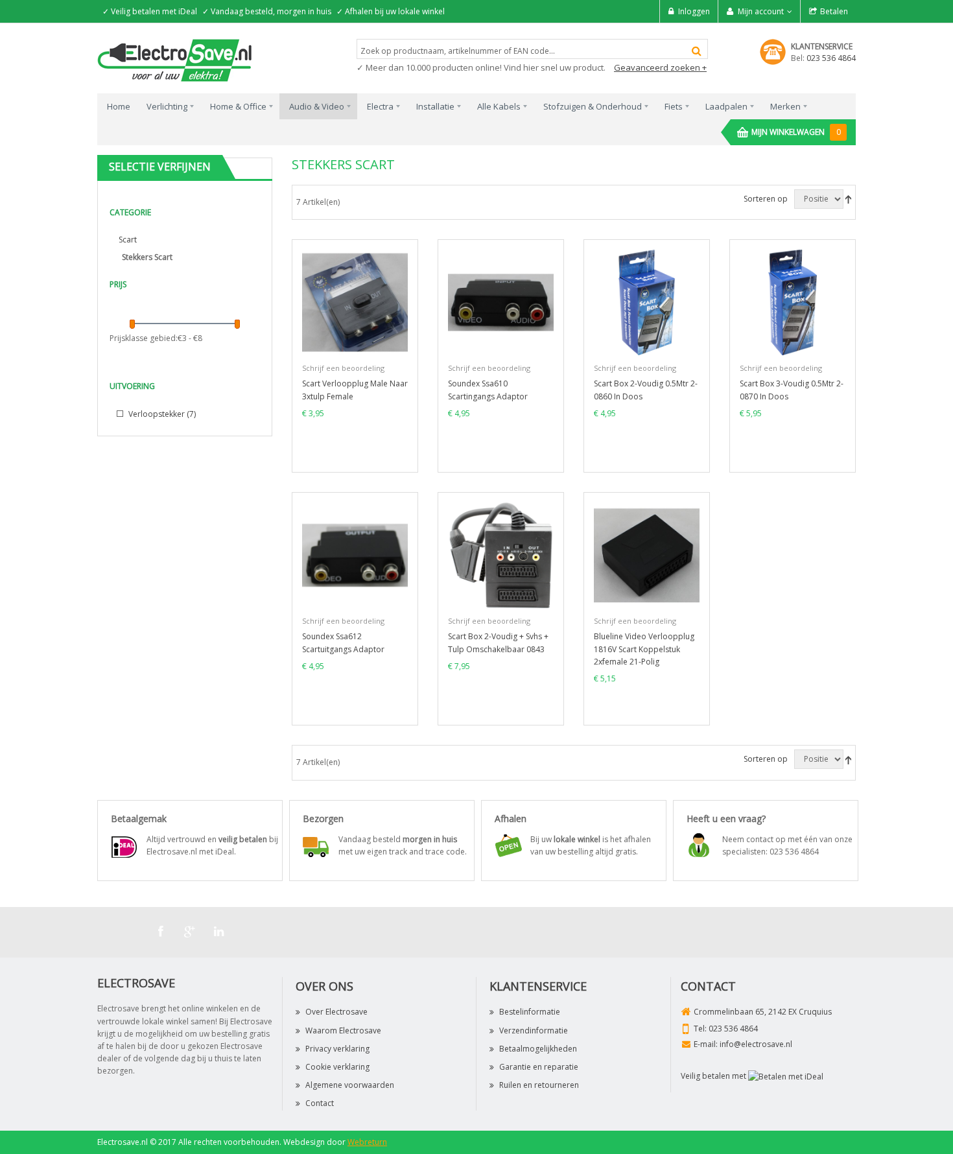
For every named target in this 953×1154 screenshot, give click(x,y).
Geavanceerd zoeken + (660, 67)
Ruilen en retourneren (539, 1084)
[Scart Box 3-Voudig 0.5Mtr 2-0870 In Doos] (792, 301)
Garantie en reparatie (538, 1066)
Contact (319, 1103)
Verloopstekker (161, 413)
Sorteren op (766, 198)
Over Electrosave (336, 1011)
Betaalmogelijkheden (538, 1048)
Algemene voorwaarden (349, 1084)
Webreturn (367, 1142)
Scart (128, 239)
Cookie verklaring (337, 1066)
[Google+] (190, 931)
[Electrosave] (175, 59)
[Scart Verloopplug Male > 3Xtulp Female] (355, 301)
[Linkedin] (219, 931)
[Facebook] (160, 931)
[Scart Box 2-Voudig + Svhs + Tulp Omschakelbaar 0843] (501, 554)
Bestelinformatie (529, 1011)
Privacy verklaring (337, 1048)
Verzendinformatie (533, 1030)
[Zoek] (696, 50)
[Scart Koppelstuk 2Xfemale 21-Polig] (647, 554)
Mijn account (761, 11)
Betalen (834, 11)
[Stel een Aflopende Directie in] (848, 198)
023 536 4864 (831, 58)
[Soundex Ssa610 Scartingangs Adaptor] (501, 301)
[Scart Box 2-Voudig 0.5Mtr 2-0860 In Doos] (647, 301)
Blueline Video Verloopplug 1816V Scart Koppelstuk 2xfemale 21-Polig (644, 648)
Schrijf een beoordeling (343, 368)
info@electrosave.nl (756, 1044)
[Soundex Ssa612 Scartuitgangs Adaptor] (355, 554)
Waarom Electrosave (343, 1030)
